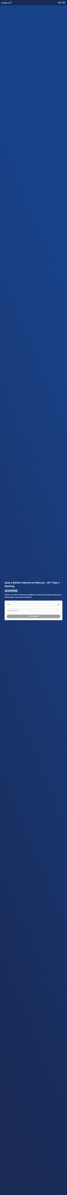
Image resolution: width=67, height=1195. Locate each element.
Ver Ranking (12, 591)
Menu (59, 2)
